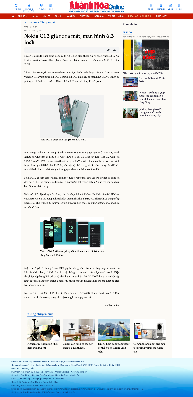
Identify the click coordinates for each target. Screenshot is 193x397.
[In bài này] (114, 50)
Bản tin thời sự (129, 37)
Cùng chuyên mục (40, 314)
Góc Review (161, 9)
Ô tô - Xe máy (30, 27)
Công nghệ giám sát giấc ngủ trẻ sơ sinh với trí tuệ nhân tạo (149, 348)
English (179, 9)
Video (128, 32)
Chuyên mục (16, 9)
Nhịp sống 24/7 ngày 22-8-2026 (144, 73)
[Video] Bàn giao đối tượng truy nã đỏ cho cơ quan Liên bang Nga (152, 112)
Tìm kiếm (151, 9)
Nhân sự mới (41, 9)
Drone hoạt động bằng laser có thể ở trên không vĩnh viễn (114, 348)
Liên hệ (170, 9)
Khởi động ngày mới (146, 37)
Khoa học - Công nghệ (39, 22)
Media (50, 9)
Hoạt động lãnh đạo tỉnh (28, 10)
